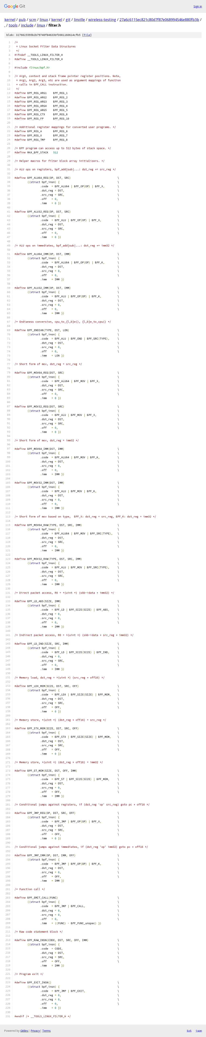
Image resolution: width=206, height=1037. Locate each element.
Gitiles (24, 1031)
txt (189, 1030)
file (87, 35)
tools (13, 25)
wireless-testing (102, 19)
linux (44, 19)
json (199, 1030)
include (27, 25)
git (68, 19)
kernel (9, 19)
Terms (46, 1031)
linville (79, 19)
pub (22, 19)
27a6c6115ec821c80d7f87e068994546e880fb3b (159, 19)
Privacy (35, 1031)
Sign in (198, 6)
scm (32, 19)
